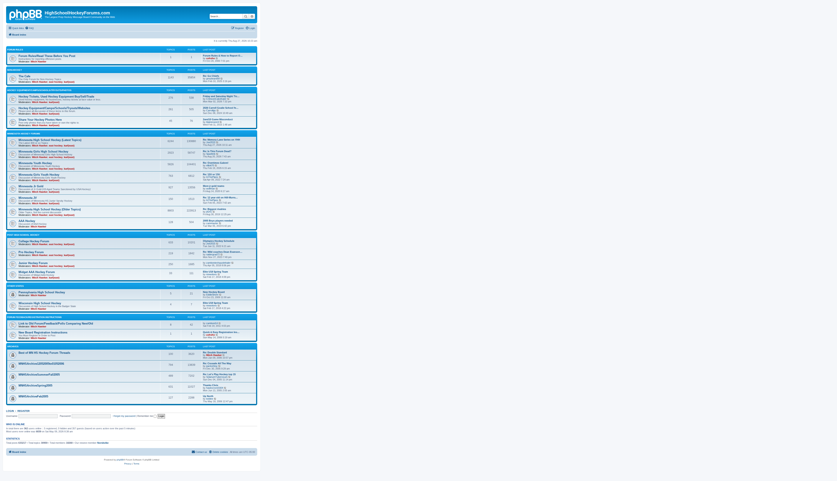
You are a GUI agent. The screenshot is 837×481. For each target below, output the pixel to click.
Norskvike (103, 442)
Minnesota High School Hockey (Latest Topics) (50, 140)
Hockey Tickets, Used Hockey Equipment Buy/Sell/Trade (56, 96)
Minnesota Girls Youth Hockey (39, 174)
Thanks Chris (210, 385)
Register (23, 411)
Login (10, 411)
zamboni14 (212, 323)
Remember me (145, 416)
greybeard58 (213, 78)
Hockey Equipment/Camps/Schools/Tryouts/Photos (39, 90)
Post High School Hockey (23, 235)
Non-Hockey (14, 70)
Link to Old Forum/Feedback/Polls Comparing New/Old (56, 323)
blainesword (212, 122)
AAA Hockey (27, 221)
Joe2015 (210, 142)
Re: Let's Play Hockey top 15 (219, 374)
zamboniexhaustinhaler (218, 262)
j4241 (209, 211)
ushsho (210, 58)
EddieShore (212, 294)
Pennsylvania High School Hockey (42, 292)
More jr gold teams (213, 186)
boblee (209, 398)
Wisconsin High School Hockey (40, 303)
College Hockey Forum (34, 241)
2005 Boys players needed (218, 220)
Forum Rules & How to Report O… (223, 55)
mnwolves (211, 274)
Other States (15, 286)
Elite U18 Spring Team (215, 271)
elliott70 (210, 165)
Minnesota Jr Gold (31, 186)
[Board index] (26, 14)
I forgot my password (124, 416)
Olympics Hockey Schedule (218, 241)
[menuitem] (29, 28)
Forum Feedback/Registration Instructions (34, 317)
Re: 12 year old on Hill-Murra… (220, 197)
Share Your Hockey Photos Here (40, 119)
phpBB (120, 460)
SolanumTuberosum (217, 377)
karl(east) (69, 82)
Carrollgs (211, 110)
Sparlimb (210, 154)
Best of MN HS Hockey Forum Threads (44, 352)
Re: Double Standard (215, 352)
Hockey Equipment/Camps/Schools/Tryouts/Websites (54, 108)
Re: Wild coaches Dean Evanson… (222, 252)
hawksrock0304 (214, 388)
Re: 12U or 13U (211, 174)
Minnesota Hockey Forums (23, 133)
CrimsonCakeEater (216, 99)
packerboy (212, 366)
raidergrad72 (213, 254)
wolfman (210, 188)
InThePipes (212, 177)
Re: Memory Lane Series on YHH (221, 139)
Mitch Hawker (38, 61)
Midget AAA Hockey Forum (37, 272)
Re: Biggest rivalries (214, 209)
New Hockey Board (214, 292)
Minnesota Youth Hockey (35, 163)
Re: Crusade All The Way (217, 363)
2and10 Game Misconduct (218, 119)
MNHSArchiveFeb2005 (33, 396)
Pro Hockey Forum (31, 252)
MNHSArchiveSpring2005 (35, 385)
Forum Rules (15, 49)
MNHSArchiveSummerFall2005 (39, 374)
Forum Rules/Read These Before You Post (47, 56)
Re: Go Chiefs (211, 76)
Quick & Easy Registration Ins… (221, 332)
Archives (13, 346)
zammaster (212, 223)
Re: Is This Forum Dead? (217, 151)
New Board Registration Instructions (43, 332)
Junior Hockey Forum (33, 263)
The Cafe (24, 76)
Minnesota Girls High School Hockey (43, 151)
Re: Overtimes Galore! (215, 162)
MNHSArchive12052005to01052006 (41, 363)
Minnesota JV (28, 197)
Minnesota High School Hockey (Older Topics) (50, 209)
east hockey (56, 82)
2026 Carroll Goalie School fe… (220, 108)
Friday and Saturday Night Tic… (221, 96)
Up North (208, 396)
